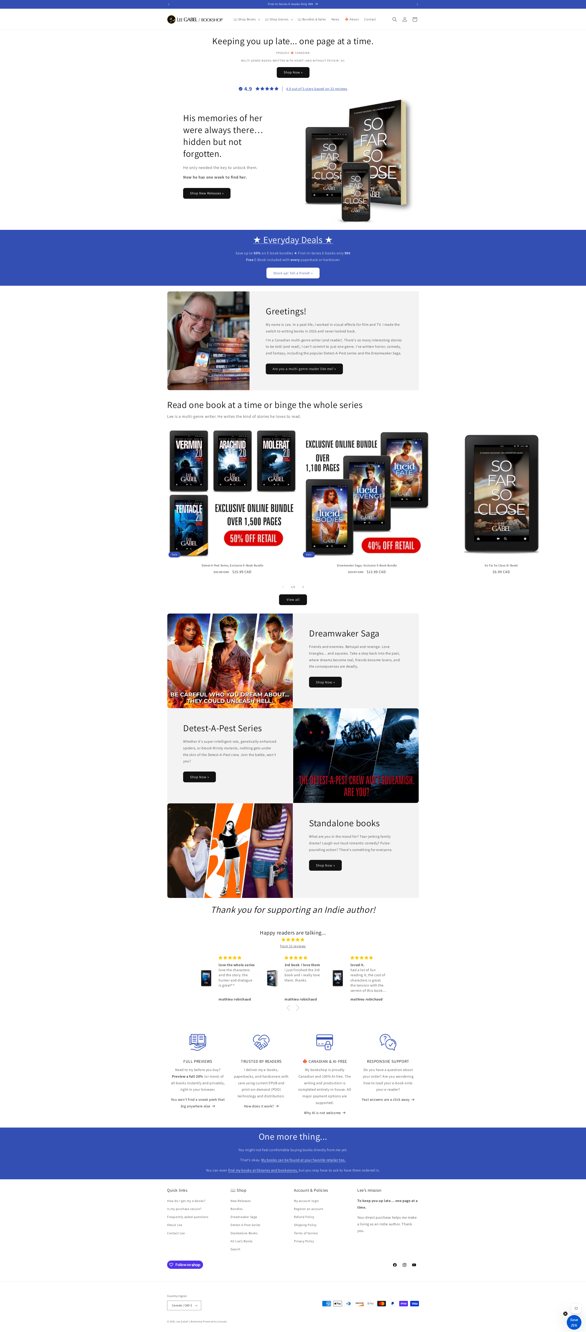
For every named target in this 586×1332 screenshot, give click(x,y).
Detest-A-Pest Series (245, 1225)
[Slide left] (283, 587)
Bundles (237, 1209)
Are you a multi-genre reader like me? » (304, 369)
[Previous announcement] (169, 4)
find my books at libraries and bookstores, (263, 1170)
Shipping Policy (305, 1225)
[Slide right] (303, 587)
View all (293, 599)
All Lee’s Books (242, 1241)
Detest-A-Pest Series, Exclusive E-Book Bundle (232, 565)
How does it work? (259, 1106)
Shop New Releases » (207, 193)
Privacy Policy (304, 1241)
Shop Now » (293, 72)
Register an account (308, 1209)
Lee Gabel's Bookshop (189, 1321)
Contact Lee (176, 1233)
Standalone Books (244, 1233)
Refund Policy (304, 1217)
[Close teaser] (565, 1313)
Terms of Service (306, 1233)
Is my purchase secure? (184, 1209)
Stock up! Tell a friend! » (293, 273)
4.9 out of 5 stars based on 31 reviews (316, 88)
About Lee (174, 1225)
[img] (293, 939)
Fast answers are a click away (386, 1099)
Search (236, 1249)
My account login (306, 1201)
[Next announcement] (417, 4)
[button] (246, 19)
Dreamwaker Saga (244, 1217)
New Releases (241, 1201)
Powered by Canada (215, 1321)
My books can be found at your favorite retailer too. (303, 1160)
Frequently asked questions (188, 1217)
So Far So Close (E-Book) (501, 565)
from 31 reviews (293, 946)
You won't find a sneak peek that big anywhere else (198, 1103)
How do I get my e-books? (186, 1201)
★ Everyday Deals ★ (293, 239)
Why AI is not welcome (322, 1112)
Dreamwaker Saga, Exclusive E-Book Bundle (367, 565)
